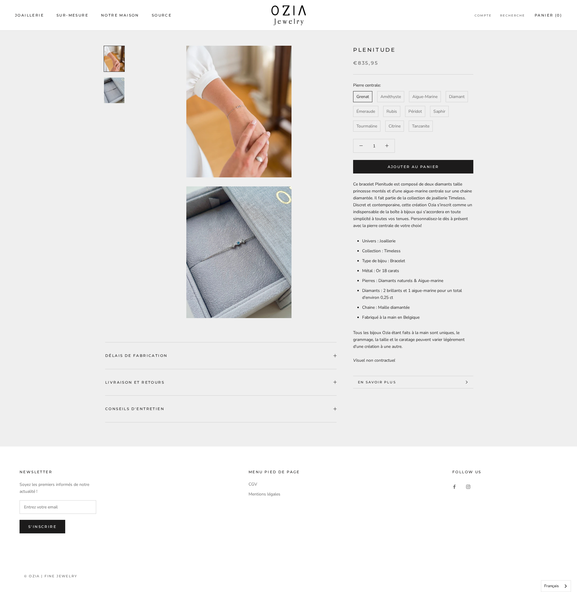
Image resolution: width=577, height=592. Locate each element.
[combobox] (556, 586)
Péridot (415, 111)
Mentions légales (264, 494)
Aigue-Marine (425, 97)
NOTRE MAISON (120, 15)
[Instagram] (468, 486)
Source (162, 15)
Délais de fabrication (136, 355)
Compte (483, 15)
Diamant (457, 97)
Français (551, 586)
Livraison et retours (134, 382)
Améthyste (390, 97)
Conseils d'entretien (134, 408)
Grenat (362, 97)
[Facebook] (454, 486)
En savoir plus (377, 382)
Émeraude (365, 111)
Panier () (548, 15)
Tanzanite (420, 126)
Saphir (439, 111)
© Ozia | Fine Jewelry (50, 576)
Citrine (395, 126)
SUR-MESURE (72, 15)
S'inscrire (42, 526)
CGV (253, 484)
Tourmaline (366, 126)
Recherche (512, 15)
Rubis (391, 111)
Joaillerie (29, 15)
